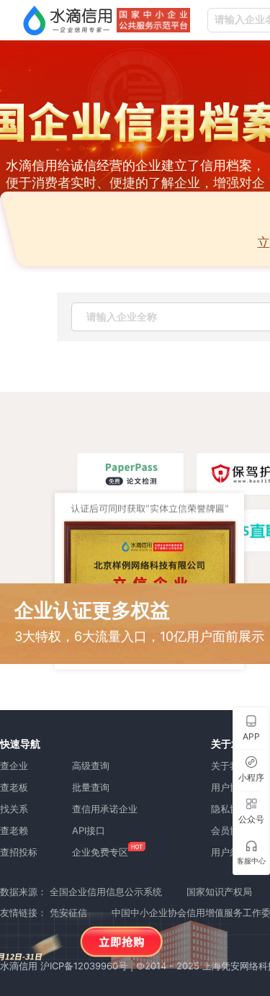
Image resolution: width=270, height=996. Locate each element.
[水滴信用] (68, 20)
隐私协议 (229, 809)
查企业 (14, 765)
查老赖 (14, 830)
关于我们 (229, 765)
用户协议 (229, 787)
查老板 (14, 787)
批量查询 (90, 787)
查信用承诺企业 (105, 809)
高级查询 (90, 765)
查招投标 (18, 852)
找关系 (14, 809)
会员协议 (229, 830)
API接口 (88, 830)
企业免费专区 (100, 852)
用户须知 (229, 852)
